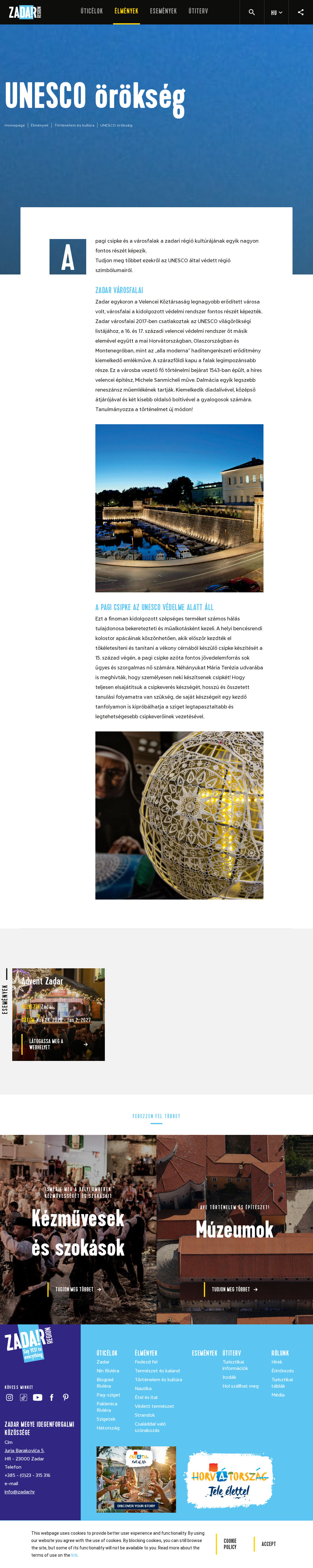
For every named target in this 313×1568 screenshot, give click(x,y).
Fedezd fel (146, 1362)
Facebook (51, 1397)
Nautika (143, 1389)
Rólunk (280, 1353)
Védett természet (154, 1406)
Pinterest (65, 1397)
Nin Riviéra (108, 1371)
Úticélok (92, 11)
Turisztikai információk (235, 1365)
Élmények (126, 11)
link (74, 1555)
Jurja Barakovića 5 (24, 1451)
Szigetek (106, 1419)
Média (278, 1395)
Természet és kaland (157, 1371)
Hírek (276, 1362)
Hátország (108, 1428)
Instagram (9, 1397)
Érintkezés (282, 1371)
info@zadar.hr (20, 1492)
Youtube (37, 1397)
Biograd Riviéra (105, 1383)
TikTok (23, 1397)
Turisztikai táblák (282, 1383)
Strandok (145, 1415)
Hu (274, 13)
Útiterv (198, 11)
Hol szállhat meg (241, 1386)
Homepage (15, 125)
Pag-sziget (108, 1395)
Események (163, 11)
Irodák (229, 1377)
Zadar (103, 1362)
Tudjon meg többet (74, 1289)
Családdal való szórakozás (150, 1427)
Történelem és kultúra (74, 125)
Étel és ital (146, 1397)
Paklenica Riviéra (107, 1407)
